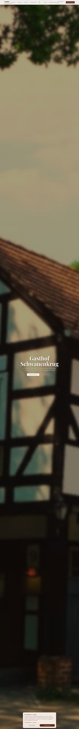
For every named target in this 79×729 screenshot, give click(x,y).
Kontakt (45, 2)
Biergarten (26, 2)
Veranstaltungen (33, 2)
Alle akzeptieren (47, 725)
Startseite (14, 2)
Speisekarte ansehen (46, 374)
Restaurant (20, 2)
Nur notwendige (32, 725)
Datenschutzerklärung (28, 722)
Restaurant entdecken (33, 374)
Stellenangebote (52, 2)
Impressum (34, 722)
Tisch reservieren (70, 2)
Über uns (40, 2)
